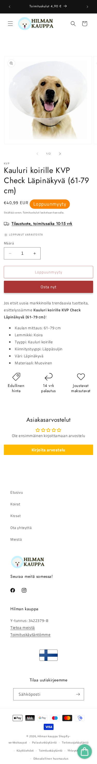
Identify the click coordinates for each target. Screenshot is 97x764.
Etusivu (16, 492)
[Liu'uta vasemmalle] (37, 153)
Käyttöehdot (25, 750)
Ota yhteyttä (21, 527)
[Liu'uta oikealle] (60, 153)
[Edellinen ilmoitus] (9, 6)
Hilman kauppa (48, 736)
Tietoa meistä (22, 628)
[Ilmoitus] (87, 6)
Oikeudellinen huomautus (51, 758)
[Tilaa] (78, 694)
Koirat (15, 504)
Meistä (16, 539)
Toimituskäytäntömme (30, 635)
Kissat (15, 515)
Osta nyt (48, 287)
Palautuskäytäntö (44, 742)
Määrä (9, 243)
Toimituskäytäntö (51, 750)
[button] (10, 23)
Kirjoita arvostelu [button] (48, 450)
